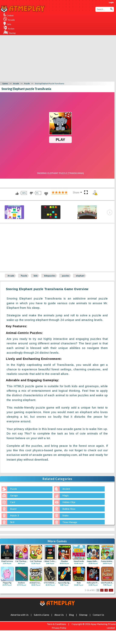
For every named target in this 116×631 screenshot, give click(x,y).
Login (111, 2)
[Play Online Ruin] (78, 574)
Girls (9, 24)
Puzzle (24, 275)
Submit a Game (41, 614)
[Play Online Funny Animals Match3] (107, 552)
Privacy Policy (59, 627)
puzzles (65, 275)
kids (36, 275)
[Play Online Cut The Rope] (36, 552)
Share (76, 192)
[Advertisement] (58, 53)
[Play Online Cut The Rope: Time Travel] (21, 552)
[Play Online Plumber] (64, 552)
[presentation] (7, 212)
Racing (12, 33)
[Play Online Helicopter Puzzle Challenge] (93, 574)
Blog (71, 614)
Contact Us (98, 614)
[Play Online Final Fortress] (7, 552)
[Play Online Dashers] (21, 574)
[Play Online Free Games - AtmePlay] (22, 7)
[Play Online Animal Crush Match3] (36, 574)
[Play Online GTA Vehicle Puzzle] (50, 574)
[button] (111, 9)
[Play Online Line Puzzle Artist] (107, 574)
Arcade (11, 20)
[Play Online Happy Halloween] (93, 552)
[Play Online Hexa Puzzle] (78, 552)
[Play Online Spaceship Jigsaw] (64, 574)
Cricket (10, 15)
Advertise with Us (20, 614)
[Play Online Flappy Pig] (7, 574)
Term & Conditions (56, 624)
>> (111, 590)
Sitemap (83, 614)
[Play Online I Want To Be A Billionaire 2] (50, 552)
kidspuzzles (49, 275)
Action (11, 28)
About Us (59, 614)
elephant (80, 275)
